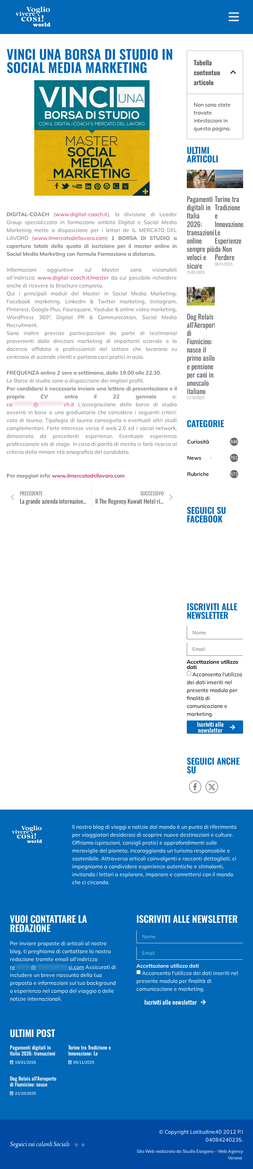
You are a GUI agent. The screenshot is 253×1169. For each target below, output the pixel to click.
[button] (233, 72)
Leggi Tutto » (197, 283)
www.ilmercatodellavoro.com (70, 238)
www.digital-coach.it (81, 214)
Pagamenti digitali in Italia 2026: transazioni (32, 1050)
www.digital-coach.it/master (73, 277)
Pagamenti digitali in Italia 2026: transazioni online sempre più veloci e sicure (200, 232)
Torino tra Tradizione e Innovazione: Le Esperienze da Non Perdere (230, 228)
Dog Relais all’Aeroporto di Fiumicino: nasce (33, 1081)
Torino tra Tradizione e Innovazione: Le (89, 1050)
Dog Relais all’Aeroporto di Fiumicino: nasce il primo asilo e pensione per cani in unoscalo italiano (203, 353)
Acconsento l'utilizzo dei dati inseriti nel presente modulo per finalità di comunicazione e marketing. (187, 981)
